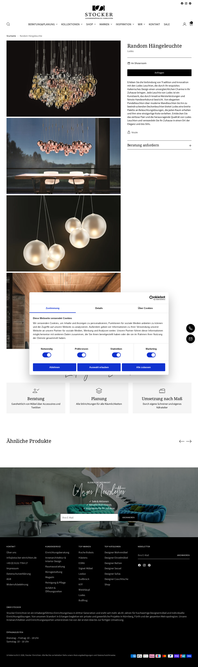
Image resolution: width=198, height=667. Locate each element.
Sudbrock (84, 579)
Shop (107, 584)
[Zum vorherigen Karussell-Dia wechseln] (181, 441)
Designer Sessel (113, 568)
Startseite (11, 35)
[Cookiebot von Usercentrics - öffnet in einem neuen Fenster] (151, 298)
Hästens (83, 557)
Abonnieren (183, 555)
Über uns (11, 552)
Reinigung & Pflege (55, 582)
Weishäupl (84, 589)
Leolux (82, 573)
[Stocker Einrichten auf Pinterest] (190, 3)
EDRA (82, 563)
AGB (8, 579)
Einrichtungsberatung (57, 552)
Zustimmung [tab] (53, 308)
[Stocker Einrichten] (99, 12)
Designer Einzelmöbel (116, 557)
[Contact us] (190, 339)
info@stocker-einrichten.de (21, 557)
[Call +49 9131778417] (190, 328)
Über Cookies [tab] (145, 308)
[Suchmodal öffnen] (8, 24)
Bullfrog (83, 600)
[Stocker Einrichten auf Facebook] (182, 3)
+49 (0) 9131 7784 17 (17, 563)
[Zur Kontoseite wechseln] (183, 24)
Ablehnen (54, 367)
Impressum (12, 568)
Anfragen (159, 72)
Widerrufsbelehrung (17, 584)
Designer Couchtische (116, 579)
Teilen (134, 132)
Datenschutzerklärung (18, 573)
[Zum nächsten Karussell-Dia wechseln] (189, 441)
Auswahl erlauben (99, 367)
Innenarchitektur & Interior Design (55, 559)
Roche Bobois (86, 552)
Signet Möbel (86, 568)
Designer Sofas (113, 573)
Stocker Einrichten (33, 655)
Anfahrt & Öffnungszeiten (53, 589)
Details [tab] (99, 308)
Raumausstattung (55, 566)
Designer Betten (113, 563)
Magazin (49, 577)
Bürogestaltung (53, 571)
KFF (81, 584)
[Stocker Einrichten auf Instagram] (186, 3)
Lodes (130, 51)
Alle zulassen (143, 367)
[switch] (81, 354)
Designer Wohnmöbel (116, 552)
